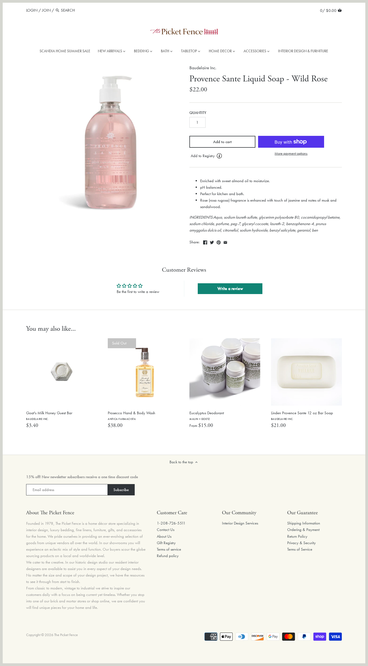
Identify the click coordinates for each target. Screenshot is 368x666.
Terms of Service (299, 549)
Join (46, 10)
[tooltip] (219, 155)
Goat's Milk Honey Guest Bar (49, 415)
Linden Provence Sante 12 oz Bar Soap (302, 415)
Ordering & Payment (303, 529)
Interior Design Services (240, 523)
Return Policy (297, 536)
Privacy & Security (301, 543)
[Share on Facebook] (205, 241)
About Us (164, 536)
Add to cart (222, 141)
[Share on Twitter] (212, 241)
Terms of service (169, 549)
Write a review (230, 288)
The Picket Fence (66, 635)
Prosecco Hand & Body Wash (131, 415)
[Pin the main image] (219, 241)
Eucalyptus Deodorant (206, 415)
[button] (222, 156)
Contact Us (165, 529)
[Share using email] (225, 241)
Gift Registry (166, 543)
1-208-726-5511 (171, 523)
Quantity (197, 113)
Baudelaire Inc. (202, 68)
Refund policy (168, 555)
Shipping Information (303, 523)
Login (31, 10)
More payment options (291, 153)
